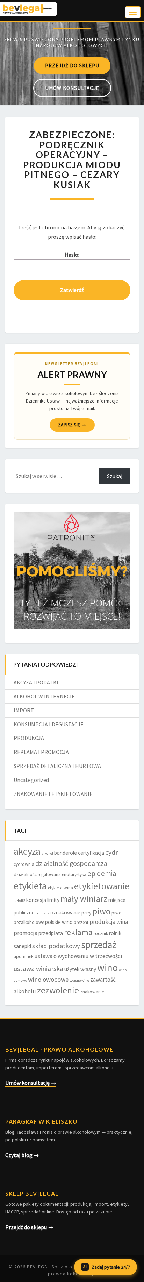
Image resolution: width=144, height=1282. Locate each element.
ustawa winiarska (38, 968)
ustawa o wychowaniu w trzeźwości (78, 956)
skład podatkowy (56, 946)
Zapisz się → (72, 425)
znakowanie (92, 992)
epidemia (101, 873)
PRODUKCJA (29, 737)
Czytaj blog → (22, 1155)
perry (86, 913)
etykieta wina (60, 888)
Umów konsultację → (30, 1082)
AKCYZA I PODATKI (36, 682)
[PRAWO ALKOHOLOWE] (72, 28)
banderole (65, 852)
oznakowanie (65, 912)
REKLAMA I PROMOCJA (41, 751)
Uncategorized (31, 779)
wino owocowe (48, 979)
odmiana (42, 913)
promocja (25, 933)
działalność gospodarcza (71, 863)
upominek (23, 957)
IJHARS (19, 900)
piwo (101, 911)
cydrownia (24, 864)
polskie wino (59, 922)
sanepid (22, 946)
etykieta (30, 885)
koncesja (36, 900)
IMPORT (24, 710)
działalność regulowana (37, 874)
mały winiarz (83, 898)
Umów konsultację (72, 88)
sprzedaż (98, 945)
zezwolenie (58, 990)
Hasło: (72, 254)
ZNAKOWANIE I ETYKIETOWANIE (53, 793)
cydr (111, 852)
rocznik (101, 933)
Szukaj (114, 475)
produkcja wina (108, 922)
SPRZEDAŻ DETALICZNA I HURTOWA (57, 765)
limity (53, 900)
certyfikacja (91, 852)
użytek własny (80, 969)
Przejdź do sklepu (72, 65)
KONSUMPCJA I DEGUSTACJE (49, 724)
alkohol (47, 853)
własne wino (79, 980)
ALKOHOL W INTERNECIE (44, 696)
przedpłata (50, 933)
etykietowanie (101, 886)
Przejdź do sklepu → (29, 1227)
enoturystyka (74, 874)
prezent (81, 922)
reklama (78, 932)
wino (107, 967)
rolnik (115, 933)
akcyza (27, 851)
